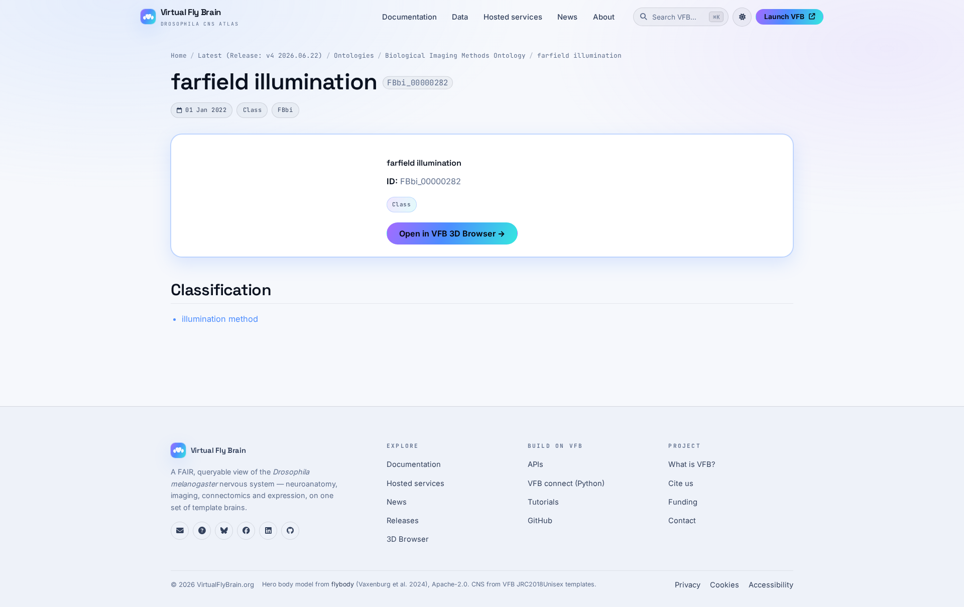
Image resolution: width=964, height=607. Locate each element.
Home (179, 55)
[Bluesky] (224, 531)
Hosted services (513, 17)
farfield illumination (579, 55)
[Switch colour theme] (742, 17)
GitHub (540, 520)
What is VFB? (691, 464)
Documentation (409, 17)
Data (460, 17)
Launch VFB (784, 17)
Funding (682, 502)
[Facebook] (246, 531)
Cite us (680, 483)
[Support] (180, 531)
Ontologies (354, 55)
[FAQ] (202, 531)
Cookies (724, 584)
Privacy (687, 584)
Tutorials (543, 502)
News (567, 17)
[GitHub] (290, 531)
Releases (403, 520)
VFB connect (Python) (566, 483)
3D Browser (408, 539)
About (604, 17)
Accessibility (771, 584)
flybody (342, 584)
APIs (535, 464)
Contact (682, 520)
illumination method (220, 319)
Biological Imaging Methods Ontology (455, 55)
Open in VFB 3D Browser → (452, 233)
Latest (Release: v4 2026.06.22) (260, 55)
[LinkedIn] (268, 531)
